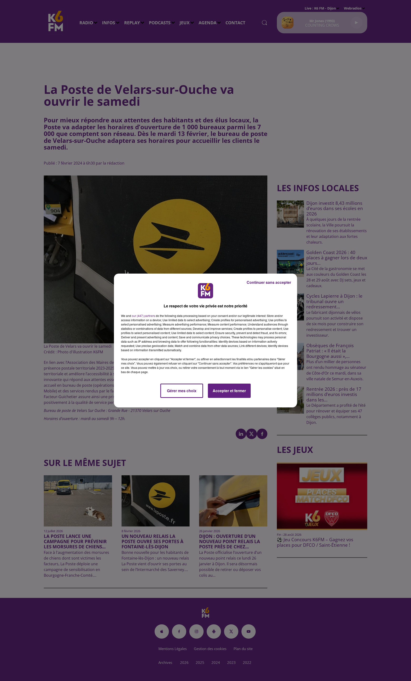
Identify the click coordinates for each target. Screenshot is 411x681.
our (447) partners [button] (143, 316)
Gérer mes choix (181, 390)
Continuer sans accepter (269, 282)
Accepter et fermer (229, 390)
